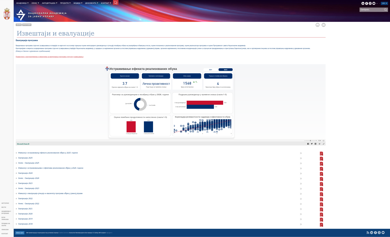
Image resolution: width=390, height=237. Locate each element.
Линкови (5, 229)
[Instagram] (370, 3)
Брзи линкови (5, 218)
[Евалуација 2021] (321, 209)
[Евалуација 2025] (321, 159)
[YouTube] (373, 3)
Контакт (5, 233)
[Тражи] (385, 10)
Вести (4, 207)
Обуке (18, 24)
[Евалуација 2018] (321, 225)
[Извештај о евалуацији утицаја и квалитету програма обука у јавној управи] (321, 194)
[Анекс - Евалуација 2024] (321, 179)
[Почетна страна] (7, 14)
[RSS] (368, 232)
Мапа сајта (19, 233)
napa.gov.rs (109, 232)
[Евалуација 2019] (321, 220)
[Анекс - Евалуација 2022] (321, 204)
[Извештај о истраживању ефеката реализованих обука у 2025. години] (321, 154)
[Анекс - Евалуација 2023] (321, 189)
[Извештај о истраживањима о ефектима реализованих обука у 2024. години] (321, 169)
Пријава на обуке (6, 224)
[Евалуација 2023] (321, 184)
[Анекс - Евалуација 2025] (321, 164)
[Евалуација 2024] (321, 174)
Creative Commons (64, 232)
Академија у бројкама (6, 212)
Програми (27, 24)
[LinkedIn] (362, 3)
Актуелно (5, 203)
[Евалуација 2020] (321, 215)
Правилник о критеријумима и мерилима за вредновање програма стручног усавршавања (49, 57)
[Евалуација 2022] (321, 199)
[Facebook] (366, 3)
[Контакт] (116, 3)
